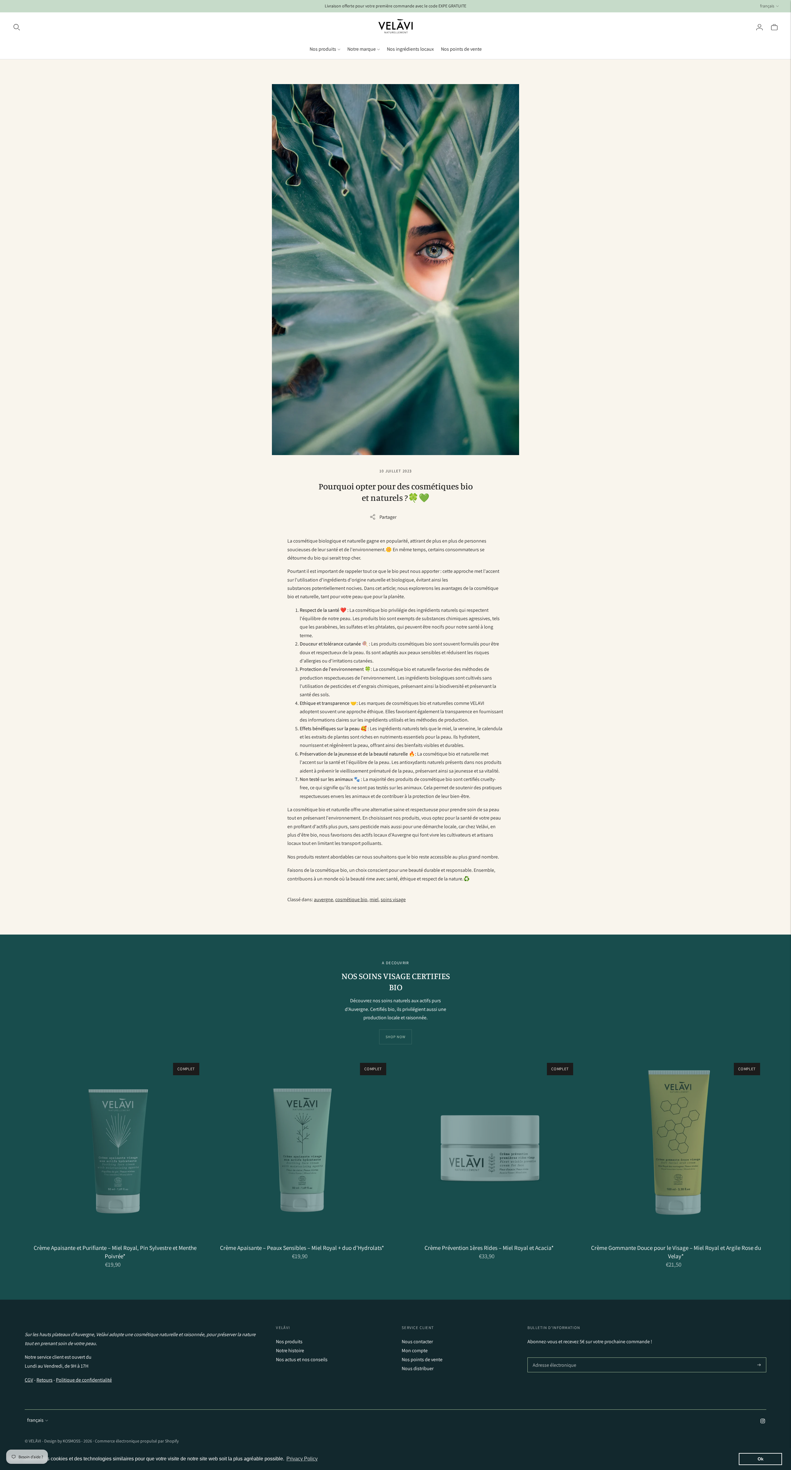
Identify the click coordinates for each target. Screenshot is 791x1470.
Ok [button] (761, 1458)
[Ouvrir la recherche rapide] (16, 27)
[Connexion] (759, 27)
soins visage (393, 899)
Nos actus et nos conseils (302, 1359)
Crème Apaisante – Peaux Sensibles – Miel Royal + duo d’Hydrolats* (302, 1248)
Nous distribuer (418, 1368)
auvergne (323, 899)
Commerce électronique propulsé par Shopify (137, 1441)
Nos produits (323, 49)
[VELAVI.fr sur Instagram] (762, 1421)
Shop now (395, 1036)
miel (374, 899)
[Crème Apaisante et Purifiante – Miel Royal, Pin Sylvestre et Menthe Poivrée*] (115, 1147)
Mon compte (415, 1350)
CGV (29, 1380)
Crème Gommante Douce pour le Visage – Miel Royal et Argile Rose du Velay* (676, 1252)
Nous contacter (417, 1341)
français (767, 6)
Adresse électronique (553, 1358)
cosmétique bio (351, 899)
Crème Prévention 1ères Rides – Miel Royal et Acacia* (489, 1248)
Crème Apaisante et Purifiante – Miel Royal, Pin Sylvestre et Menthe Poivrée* (115, 1252)
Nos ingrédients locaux (410, 49)
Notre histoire (290, 1350)
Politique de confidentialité (84, 1380)
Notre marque (361, 49)
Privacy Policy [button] (302, 1458)
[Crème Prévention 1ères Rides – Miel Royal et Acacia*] (489, 1147)
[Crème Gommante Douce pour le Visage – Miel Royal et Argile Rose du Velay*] (676, 1147)
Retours (44, 1380)
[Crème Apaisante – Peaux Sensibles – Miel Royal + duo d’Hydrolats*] (302, 1147)
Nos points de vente (461, 49)
